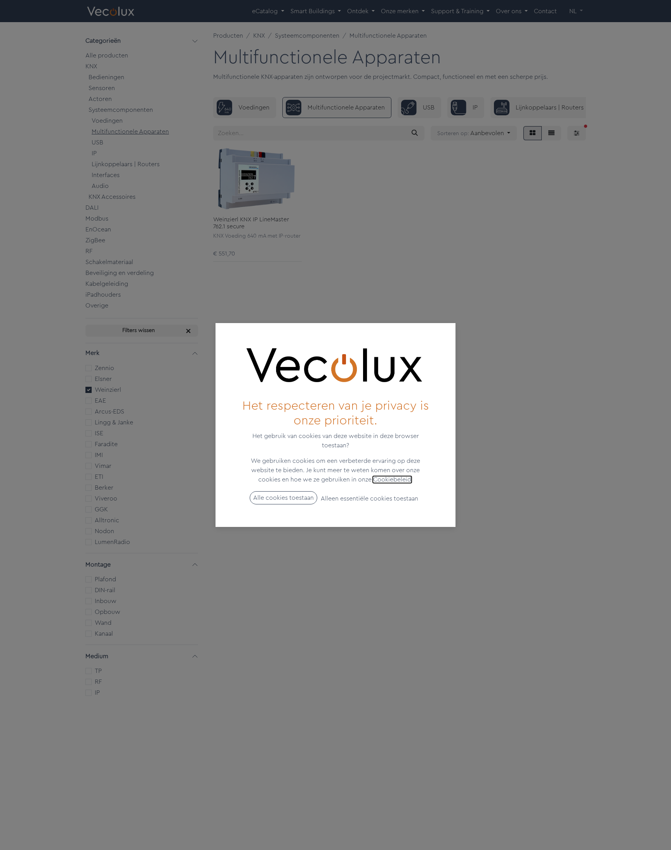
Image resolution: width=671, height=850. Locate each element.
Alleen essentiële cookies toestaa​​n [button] (369, 498)
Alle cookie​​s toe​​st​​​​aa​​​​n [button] (283, 498)
